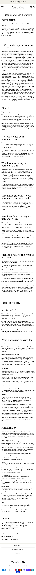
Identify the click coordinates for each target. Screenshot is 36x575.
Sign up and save (17, 556)
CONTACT (18, 553)
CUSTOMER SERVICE (17, 549)
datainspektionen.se (13, 527)
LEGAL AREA (17, 545)
